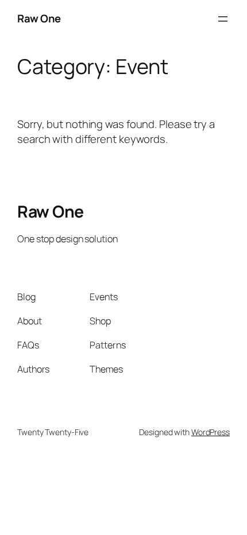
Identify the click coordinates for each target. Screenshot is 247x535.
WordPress (210, 432)
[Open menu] (223, 19)
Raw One (39, 18)
